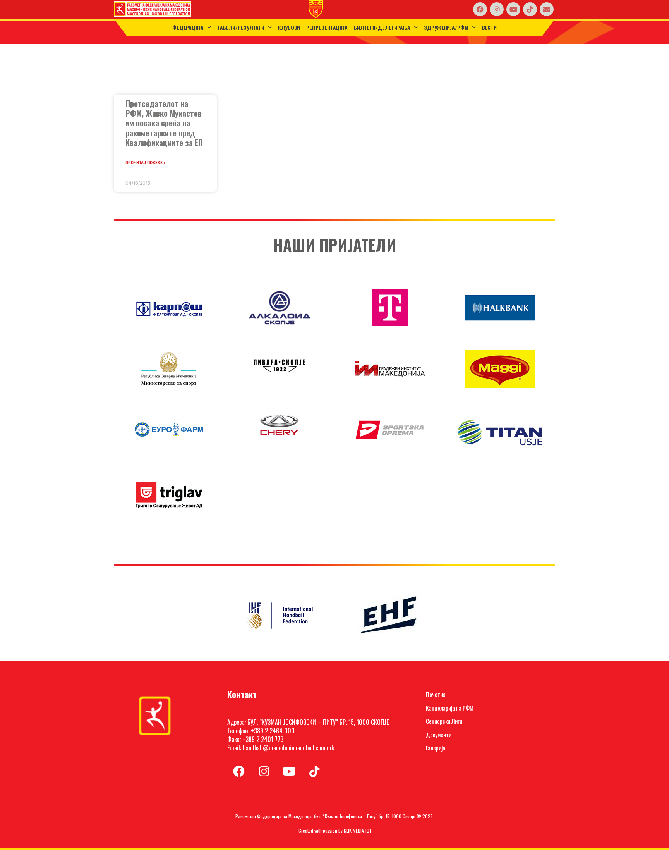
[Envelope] (547, 9)
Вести (489, 27)
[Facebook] (480, 9)
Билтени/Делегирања (382, 27)
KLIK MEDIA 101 (357, 830)
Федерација (188, 27)
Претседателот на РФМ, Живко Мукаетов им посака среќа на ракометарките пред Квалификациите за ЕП (164, 122)
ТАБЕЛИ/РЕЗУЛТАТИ (240, 27)
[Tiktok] (530, 9)
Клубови (289, 27)
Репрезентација (327, 27)
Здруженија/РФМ (446, 27)
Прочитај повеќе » (145, 162)
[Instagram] (497, 9)
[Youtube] (513, 9)
